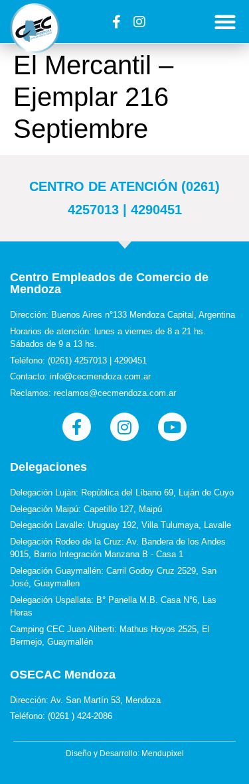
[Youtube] (172, 427)
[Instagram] (139, 22)
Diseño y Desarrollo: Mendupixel (125, 753)
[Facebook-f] (116, 22)
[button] (225, 21)
